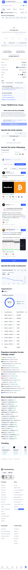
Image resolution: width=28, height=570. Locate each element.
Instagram (16, 536)
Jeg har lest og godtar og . (14, 121)
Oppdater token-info (7, 95)
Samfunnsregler (17, 501)
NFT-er (2, 511)
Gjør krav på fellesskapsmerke (9, 99)
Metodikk (16, 506)
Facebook (16, 538)
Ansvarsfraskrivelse (18, 504)
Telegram (16, 533)
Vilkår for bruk (17, 487)
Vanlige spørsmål (5, 536)
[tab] (17, 43)
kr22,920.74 (10, 406)
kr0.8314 (8, 414)
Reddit (15, 540)
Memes (3, 82)
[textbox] (15, 160)
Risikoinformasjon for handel (9, 121)
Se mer (25, 149)
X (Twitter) (16, 529)
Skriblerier (3, 518)
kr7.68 (8, 428)
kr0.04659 (10, 416)
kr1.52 (8, 432)
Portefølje (3, 513)
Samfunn (16, 531)
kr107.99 (10, 424)
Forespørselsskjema (5, 531)
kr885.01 (9, 410)
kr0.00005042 (11, 434)
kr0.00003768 (10, 426)
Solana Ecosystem (9, 82)
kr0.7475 (9, 436)
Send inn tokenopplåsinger (8, 97)
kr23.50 (11, 420)
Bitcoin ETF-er (4, 497)
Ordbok (2, 538)
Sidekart (3, 520)
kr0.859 (10, 422)
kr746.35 (10, 412)
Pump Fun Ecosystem (19, 82)
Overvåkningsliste (5, 516)
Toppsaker (3, 494)
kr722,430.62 (10, 402)
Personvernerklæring (18, 490)
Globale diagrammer (5, 509)
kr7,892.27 (9, 408)
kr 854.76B (6, 5)
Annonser (3, 487)
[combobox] (14, 46)
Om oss (15, 485)
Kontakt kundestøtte (5, 533)
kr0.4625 (9, 400)
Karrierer (16, 509)
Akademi (3, 485)
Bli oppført (3, 529)
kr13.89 (8, 404)
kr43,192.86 (10, 430)
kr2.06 (9, 418)
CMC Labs (3, 490)
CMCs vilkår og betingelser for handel (19, 120)
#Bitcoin (8, 232)
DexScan (3, 501)
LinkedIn (16, 543)
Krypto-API (3, 499)
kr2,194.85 (10, 438)
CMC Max (3, 492)
